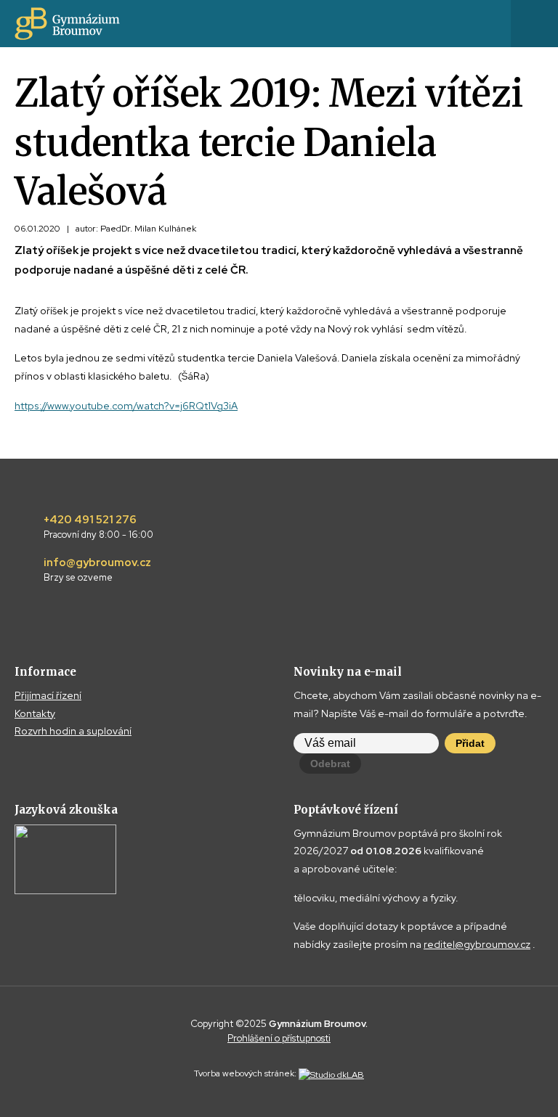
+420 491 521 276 (98, 527)
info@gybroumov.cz (97, 570)
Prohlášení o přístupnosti (279, 1038)
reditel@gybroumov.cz (477, 944)
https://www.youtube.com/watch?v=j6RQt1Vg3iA (126, 405)
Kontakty (35, 713)
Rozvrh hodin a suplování (73, 730)
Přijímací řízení (48, 695)
